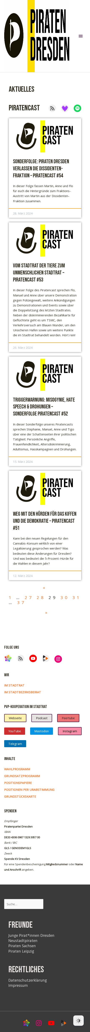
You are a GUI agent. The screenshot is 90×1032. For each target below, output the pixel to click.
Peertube (68, 718)
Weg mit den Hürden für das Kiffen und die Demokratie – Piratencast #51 (44, 521)
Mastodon (41, 731)
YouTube (14, 731)
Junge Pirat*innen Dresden (31, 935)
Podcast (42, 718)
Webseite (15, 718)
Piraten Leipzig (21, 951)
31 (76, 597)
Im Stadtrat (14, 685)
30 (64, 597)
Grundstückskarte (20, 796)
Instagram (70, 731)
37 (21, 602)
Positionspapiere (18, 783)
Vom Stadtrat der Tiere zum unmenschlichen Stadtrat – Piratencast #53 (39, 273)
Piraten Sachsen (22, 945)
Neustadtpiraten (22, 940)
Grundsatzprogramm (22, 776)
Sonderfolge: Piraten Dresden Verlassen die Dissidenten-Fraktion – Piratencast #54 (41, 168)
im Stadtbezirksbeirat (22, 692)
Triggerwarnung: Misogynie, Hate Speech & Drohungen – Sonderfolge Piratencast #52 (44, 407)
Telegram (15, 744)
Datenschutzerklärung (27, 980)
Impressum (18, 985)
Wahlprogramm (17, 769)
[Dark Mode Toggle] (78, 1020)
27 (29, 597)
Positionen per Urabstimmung (29, 789)
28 (41, 597)
